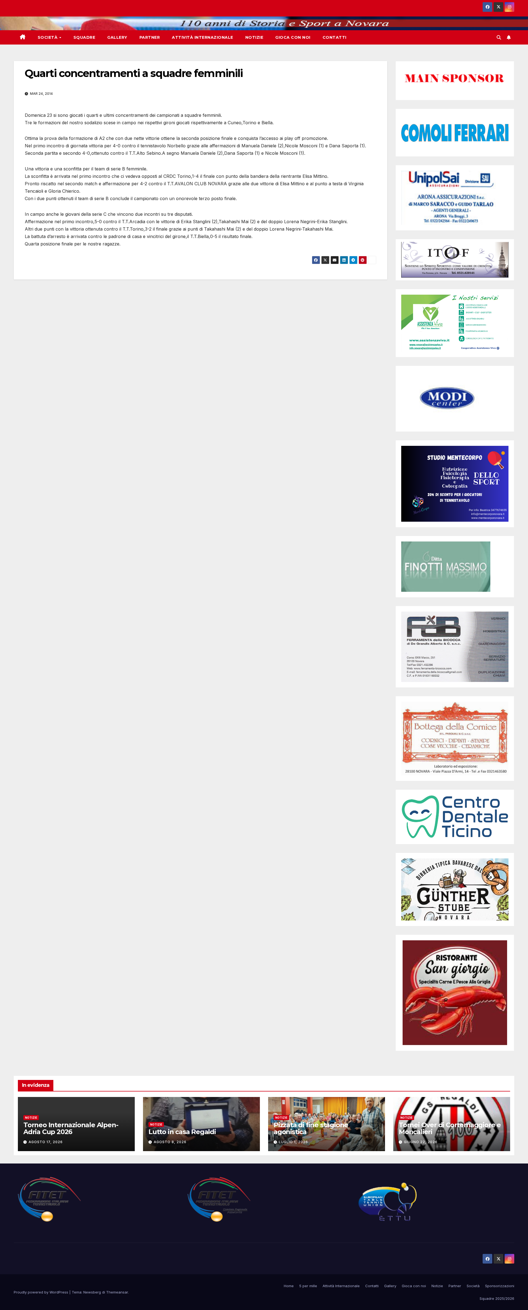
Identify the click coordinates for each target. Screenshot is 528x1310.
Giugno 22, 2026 (421, 1142)
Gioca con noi (292, 37)
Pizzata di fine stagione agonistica (311, 1128)
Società (48, 37)
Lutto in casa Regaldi (182, 1132)
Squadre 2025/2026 (497, 1298)
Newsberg (92, 1292)
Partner (149, 37)
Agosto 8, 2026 (170, 1142)
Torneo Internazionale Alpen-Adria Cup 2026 (70, 1128)
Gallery (117, 37)
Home (289, 1286)
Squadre (84, 37)
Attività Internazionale (202, 37)
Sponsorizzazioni (499, 1286)
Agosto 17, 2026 (46, 1142)
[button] (499, 37)
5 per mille (308, 1286)
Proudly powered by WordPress (41, 1292)
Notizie (254, 37)
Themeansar (117, 1292)
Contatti (334, 37)
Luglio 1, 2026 (293, 1142)
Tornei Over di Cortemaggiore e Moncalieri (450, 1128)
